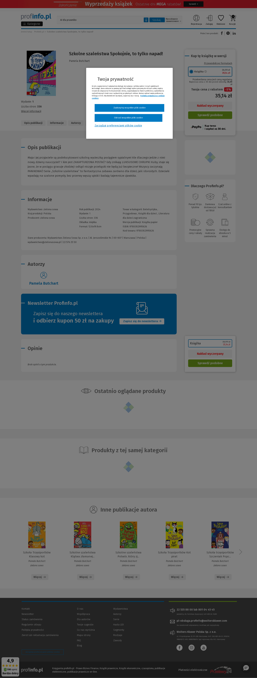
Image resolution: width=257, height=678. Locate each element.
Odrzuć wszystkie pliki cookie (128, 117)
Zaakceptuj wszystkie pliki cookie (129, 107)
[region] (129, 103)
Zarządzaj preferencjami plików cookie (118, 125)
